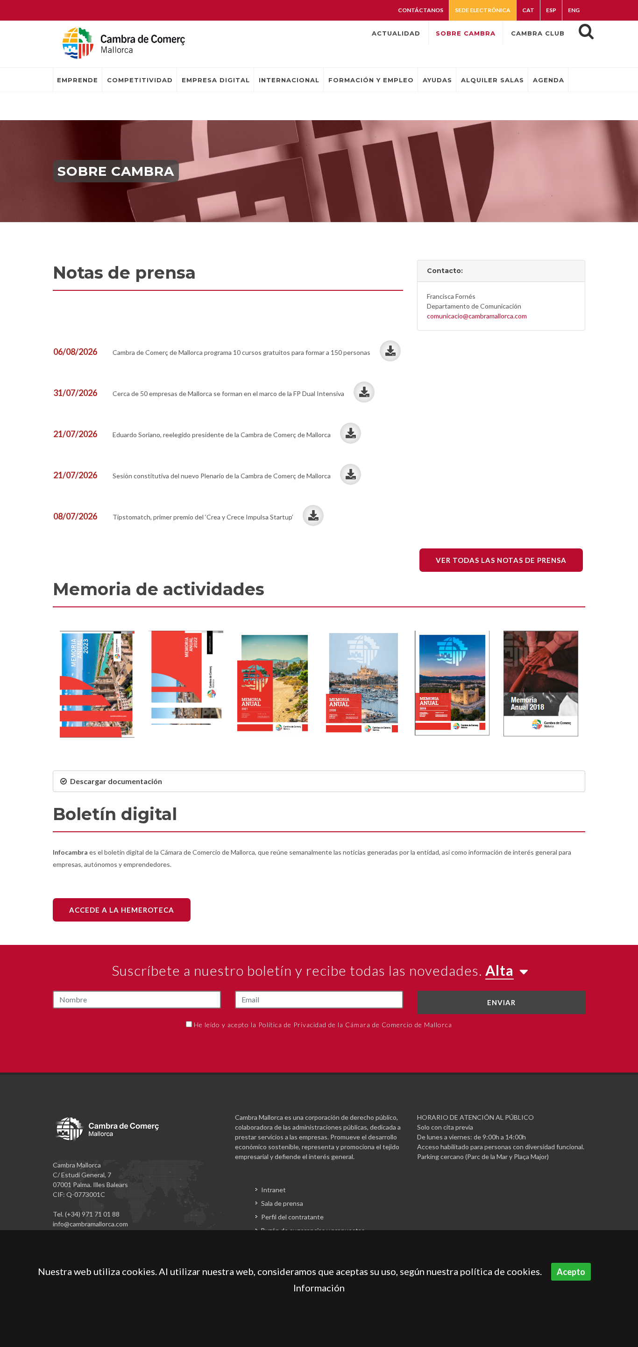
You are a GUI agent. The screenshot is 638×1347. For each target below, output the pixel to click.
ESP (551, 10)
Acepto (571, 1272)
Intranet (273, 1190)
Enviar (501, 1002)
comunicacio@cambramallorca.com (477, 316)
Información (319, 1287)
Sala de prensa (282, 1203)
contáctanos (420, 10)
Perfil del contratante (292, 1217)
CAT (528, 10)
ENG (574, 10)
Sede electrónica (482, 10)
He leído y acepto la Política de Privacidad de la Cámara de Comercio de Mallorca (323, 1025)
